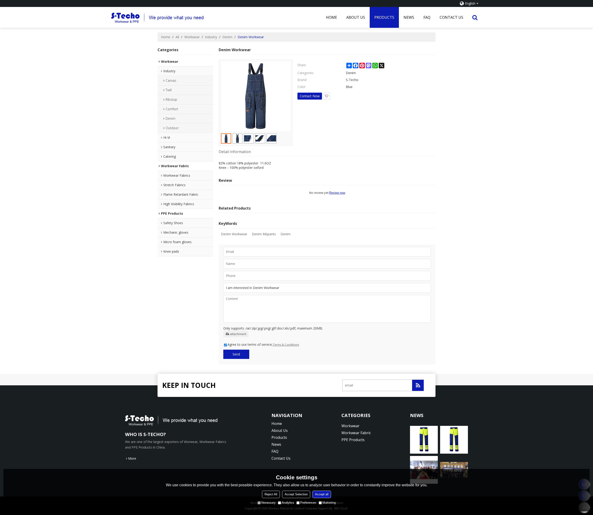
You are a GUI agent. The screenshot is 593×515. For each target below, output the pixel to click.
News (409, 17)
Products (384, 17)
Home (331, 17)
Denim (227, 37)
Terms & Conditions (286, 345)
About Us (355, 17)
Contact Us (451, 17)
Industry (211, 37)
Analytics (288, 502)
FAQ (426, 17)
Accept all (321, 494)
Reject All (271, 494)
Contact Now (310, 96)
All (177, 37)
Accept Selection (296, 494)
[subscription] (418, 385)
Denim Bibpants (264, 234)
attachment (238, 334)
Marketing (329, 502)
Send (236, 354)
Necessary (268, 502)
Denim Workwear (234, 234)
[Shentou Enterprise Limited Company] (216, 17)
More (132, 458)
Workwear (192, 37)
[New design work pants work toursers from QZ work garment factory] (424, 440)
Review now (337, 193)
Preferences (308, 502)
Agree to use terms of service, (263, 344)
